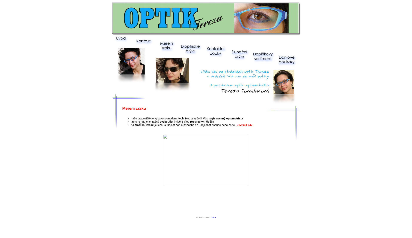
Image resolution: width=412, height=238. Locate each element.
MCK (214, 217)
